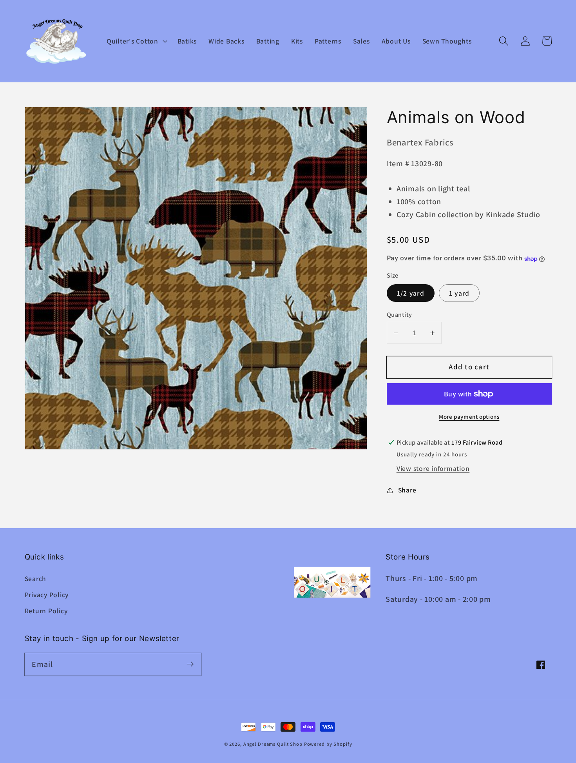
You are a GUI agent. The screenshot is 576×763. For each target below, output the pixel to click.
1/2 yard (410, 293)
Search (36, 578)
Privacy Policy (47, 594)
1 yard (459, 293)
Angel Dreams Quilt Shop (272, 744)
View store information (433, 468)
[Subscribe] (190, 664)
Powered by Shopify (328, 744)
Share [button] (407, 489)
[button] (136, 41)
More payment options (469, 417)
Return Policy (46, 610)
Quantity (399, 314)
